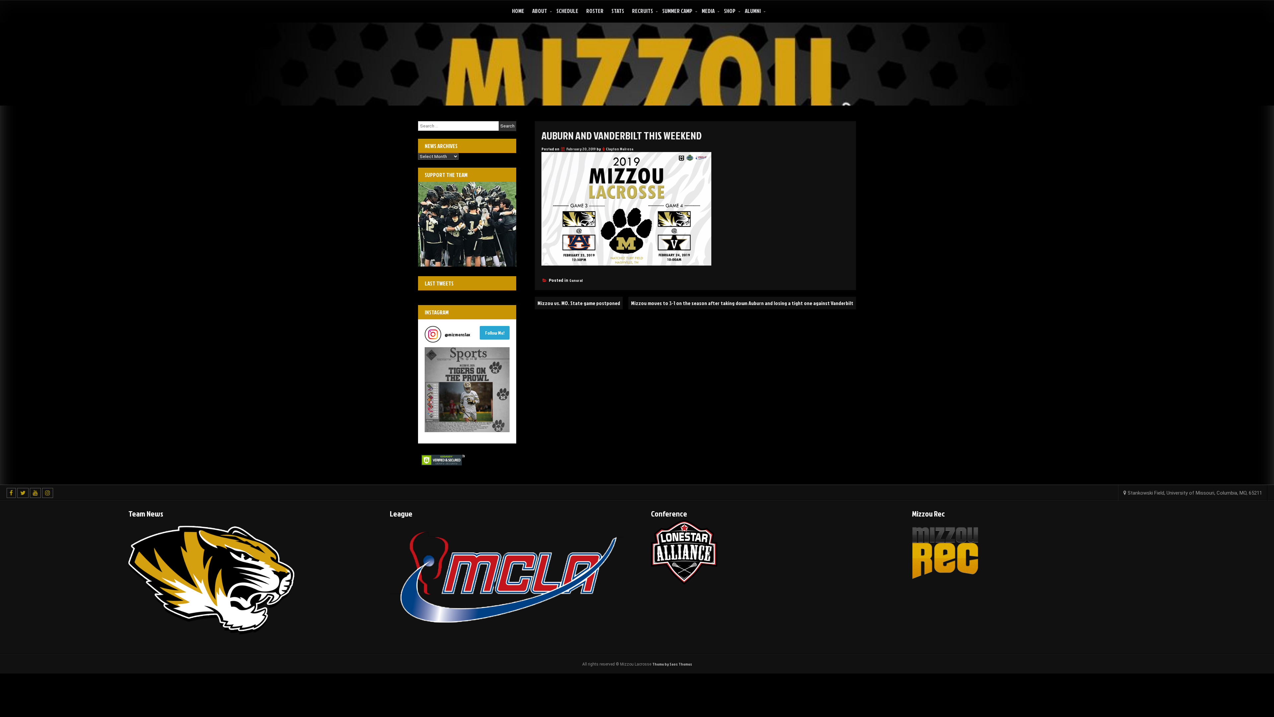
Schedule (567, 11)
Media (708, 11)
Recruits (642, 11)
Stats (617, 11)
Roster (594, 11)
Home (518, 11)
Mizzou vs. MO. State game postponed (578, 303)
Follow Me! (495, 333)
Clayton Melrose (619, 149)
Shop (730, 11)
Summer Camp (677, 11)
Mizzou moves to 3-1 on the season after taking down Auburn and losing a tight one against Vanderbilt (742, 303)
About (539, 11)
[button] (467, 389)
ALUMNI (753, 11)
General (576, 280)
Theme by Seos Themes (672, 664)
